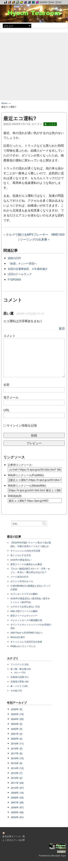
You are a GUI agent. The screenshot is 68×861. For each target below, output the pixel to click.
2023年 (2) (16, 724)
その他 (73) (16, 690)
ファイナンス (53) (19, 664)
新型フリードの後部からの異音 (26, 564)
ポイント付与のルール (21, 581)
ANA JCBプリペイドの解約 (24, 611)
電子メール (11, 397)
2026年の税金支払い (21, 559)
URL (6, 410)
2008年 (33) (17, 797)
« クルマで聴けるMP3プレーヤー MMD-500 (34, 234)
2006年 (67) (17, 807)
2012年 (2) (16, 778)
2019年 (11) (17, 743)
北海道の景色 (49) (19, 681)
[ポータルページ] (5, 2)
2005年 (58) (17, 812)
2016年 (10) (17, 758)
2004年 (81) (17, 817)
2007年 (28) (17, 802)
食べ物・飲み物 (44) (20, 668)
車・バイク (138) (19, 685)
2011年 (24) (17, 783)
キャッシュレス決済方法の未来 (26, 641)
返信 (62, 328)
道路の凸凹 (14, 258)
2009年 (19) (17, 792)
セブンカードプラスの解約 (24, 593)
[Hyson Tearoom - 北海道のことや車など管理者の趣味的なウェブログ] (17, 2)
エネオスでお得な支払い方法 (25, 606)
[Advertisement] (34, 66)
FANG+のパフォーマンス (23, 646)
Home (4, 103)
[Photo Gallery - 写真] (25, 2)
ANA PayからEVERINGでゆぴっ (26, 632)
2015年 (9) (16, 763)
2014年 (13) (17, 768)
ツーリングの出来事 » (35, 239)
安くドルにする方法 (20, 555)
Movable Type (58, 855)
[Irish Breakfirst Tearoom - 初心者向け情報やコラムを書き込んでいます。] (33, 2)
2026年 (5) (16, 709)
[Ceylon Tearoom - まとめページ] (13, 2)
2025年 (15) (17, 714)
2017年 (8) (16, 753)
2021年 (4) (16, 733)
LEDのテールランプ (20, 274)
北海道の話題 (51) (19, 676)
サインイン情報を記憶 (22, 425)
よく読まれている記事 (13, 839)
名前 (6, 384)
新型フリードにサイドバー (24, 615)
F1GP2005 (14, 279)
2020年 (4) (16, 738)
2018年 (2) (16, 748)
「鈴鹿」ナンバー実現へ (22, 263)
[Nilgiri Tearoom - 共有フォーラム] (21, 2)
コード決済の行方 (19, 576)
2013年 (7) (16, 773)
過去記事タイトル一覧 (13, 836)
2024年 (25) (17, 719)
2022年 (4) (16, 729)
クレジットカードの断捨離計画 (26, 620)
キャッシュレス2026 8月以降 (25, 550)
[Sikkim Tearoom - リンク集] (37, 2)
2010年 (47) (17, 787)
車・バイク (50, 124)
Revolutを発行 (17, 637)
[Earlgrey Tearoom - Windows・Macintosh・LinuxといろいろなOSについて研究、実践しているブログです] (9, 2)
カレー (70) (20, 672)
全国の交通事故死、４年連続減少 (27, 269)
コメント (9, 335)
